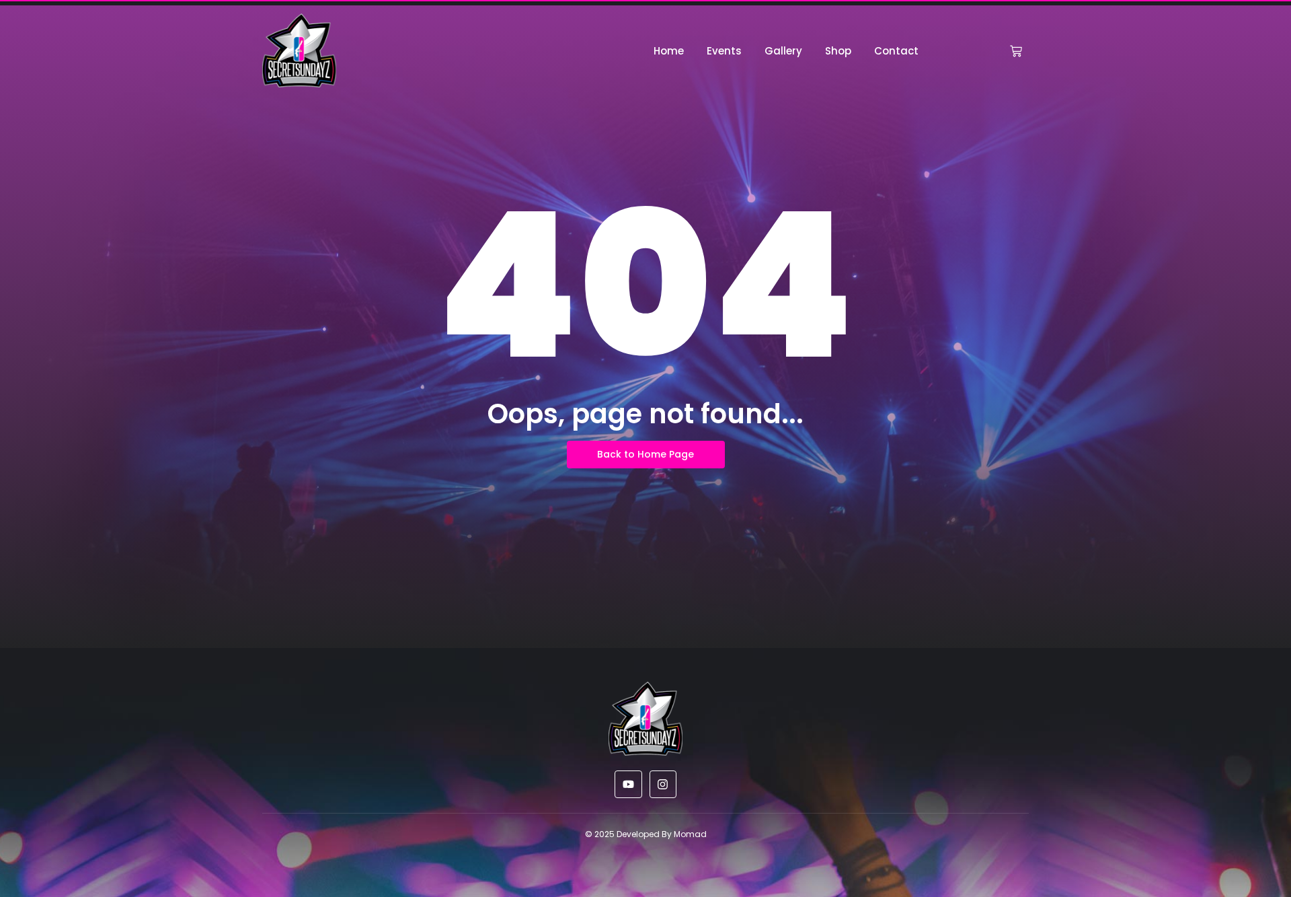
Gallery (783, 51)
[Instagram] (663, 784)
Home (669, 51)
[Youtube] (628, 784)
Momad (690, 834)
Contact (896, 51)
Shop (838, 51)
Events (724, 51)
